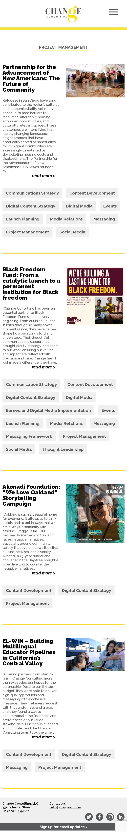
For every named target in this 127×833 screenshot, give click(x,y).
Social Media (72, 231)
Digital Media (79, 206)
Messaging (104, 218)
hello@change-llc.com (65, 807)
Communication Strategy (31, 384)
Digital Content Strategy (30, 206)
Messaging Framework (29, 436)
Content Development (92, 193)
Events (110, 206)
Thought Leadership (63, 449)
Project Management (27, 231)
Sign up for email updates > (63, 827)
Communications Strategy (32, 193)
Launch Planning (22, 218)
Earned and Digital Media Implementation (48, 410)
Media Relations (66, 218)
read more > (43, 175)
